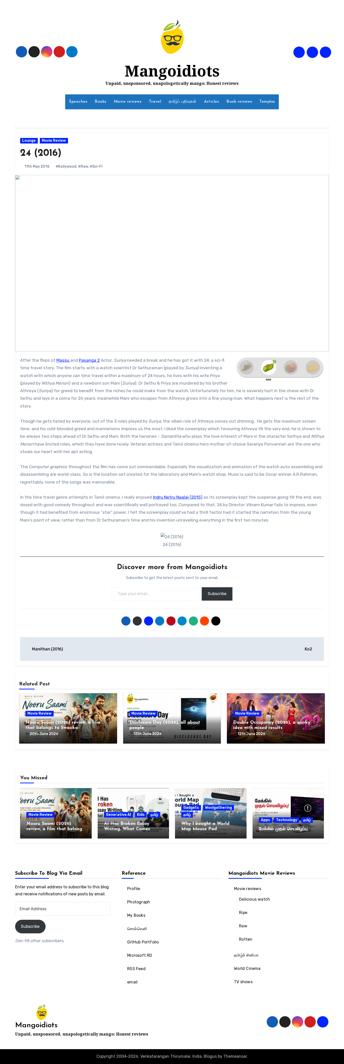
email (132, 982)
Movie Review (54, 140)
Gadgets (191, 807)
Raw (243, 926)
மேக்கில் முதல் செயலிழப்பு (283, 829)
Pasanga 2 (89, 360)
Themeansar (235, 1056)
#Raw (83, 166)
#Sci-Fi (96, 166)
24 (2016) (40, 153)
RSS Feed (136, 968)
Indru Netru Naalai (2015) (177, 497)
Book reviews (239, 102)
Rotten (245, 939)
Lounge (29, 140)
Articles (211, 102)
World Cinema (247, 968)
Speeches (78, 102)
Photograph (138, 902)
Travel (155, 102)
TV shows (243, 981)
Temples (267, 102)
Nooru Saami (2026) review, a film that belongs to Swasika (55, 829)
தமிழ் (154, 815)
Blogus (210, 1056)
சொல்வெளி (137, 928)
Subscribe (217, 593)
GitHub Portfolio (143, 942)
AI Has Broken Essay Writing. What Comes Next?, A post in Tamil (128, 829)
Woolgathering (218, 807)
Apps (265, 820)
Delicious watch (254, 899)
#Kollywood (66, 166)
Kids (141, 815)
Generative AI (118, 815)
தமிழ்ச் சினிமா (246, 955)
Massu (63, 360)
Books (100, 102)
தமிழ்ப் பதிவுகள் (182, 102)
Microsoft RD (139, 955)
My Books (136, 915)
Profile (133, 888)
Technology (286, 820)
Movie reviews (128, 102)
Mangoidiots (172, 70)
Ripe (243, 912)
